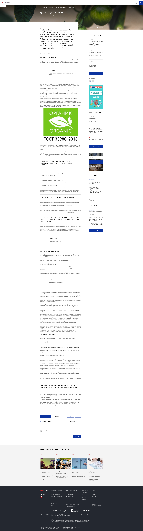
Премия (84, 497)
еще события (96, 146)
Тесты (83, 501)
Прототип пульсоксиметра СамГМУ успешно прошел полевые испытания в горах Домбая (96, 44)
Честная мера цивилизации (93, 204)
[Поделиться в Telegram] (80, 421)
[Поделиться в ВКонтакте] (78, 421)
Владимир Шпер (92, 179)
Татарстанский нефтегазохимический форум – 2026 (94, 120)
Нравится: (46, 416)
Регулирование (69, 494)
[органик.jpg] (60, 125)
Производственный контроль (72, 504)
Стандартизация (69, 496)
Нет (78, 416)
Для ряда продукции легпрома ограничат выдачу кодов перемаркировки (94, 66)
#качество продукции (44, 24)
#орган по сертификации (61, 24)
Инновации (67, 2)
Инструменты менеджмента (57, 501)
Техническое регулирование (72, 506)
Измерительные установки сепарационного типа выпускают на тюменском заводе (96, 55)
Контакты (94, 496)
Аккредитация (69, 502)
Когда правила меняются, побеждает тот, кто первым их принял (95, 473)
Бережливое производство (57, 496)
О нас (93, 490)
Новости (84, 499)
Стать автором (95, 498)
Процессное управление (56, 498)
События (84, 492)
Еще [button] (125, 2)
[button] (101, 450)
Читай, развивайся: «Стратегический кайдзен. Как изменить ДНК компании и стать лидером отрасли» (95, 190)
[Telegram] (93, 81)
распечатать (90, 27)
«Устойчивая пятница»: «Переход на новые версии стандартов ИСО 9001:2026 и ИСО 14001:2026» (96, 130)
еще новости (96, 73)
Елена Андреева (92, 197)
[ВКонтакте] (90, 81)
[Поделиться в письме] (76, 421)
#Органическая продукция (74, 410)
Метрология (86, 2)
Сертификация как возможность (77, 472)
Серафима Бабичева (47, 17)
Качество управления (23, 2)
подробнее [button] (51, 285)
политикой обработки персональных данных (96, 166)
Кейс (52, 505)
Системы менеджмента (56, 494)
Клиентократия (107, 2)
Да (70, 416)
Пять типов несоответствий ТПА (45, 472)
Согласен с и (96, 167)
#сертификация (52, 24)
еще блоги (96, 230)
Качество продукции (46, 2)
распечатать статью (46, 421)
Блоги (83, 495)
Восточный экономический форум (96, 140)
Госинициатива (54, 503)
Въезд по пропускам (61, 471)
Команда (94, 494)
